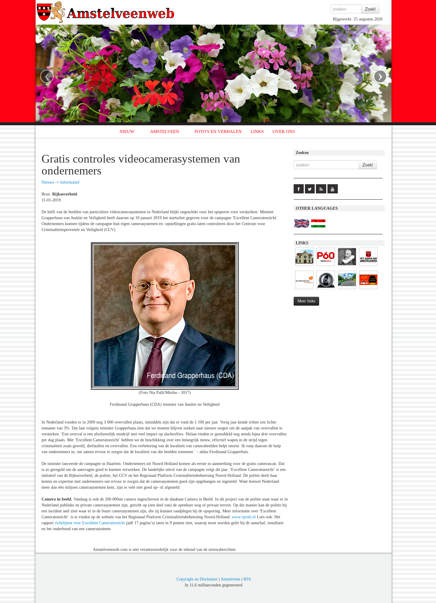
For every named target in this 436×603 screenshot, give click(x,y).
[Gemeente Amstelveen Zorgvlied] (304, 266)
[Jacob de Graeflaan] (347, 266)
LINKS (257, 131)
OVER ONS (284, 131)
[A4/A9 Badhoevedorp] (325, 289)
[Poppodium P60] (325, 266)
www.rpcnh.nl (244, 517)
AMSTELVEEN (164, 131)
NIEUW (127, 131)
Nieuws (48, 182)
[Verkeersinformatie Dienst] (347, 289)
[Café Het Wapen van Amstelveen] (368, 266)
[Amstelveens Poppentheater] (368, 289)
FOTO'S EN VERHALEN (218, 131)
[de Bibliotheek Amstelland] (304, 289)
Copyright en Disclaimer (197, 579)
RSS (247, 579)
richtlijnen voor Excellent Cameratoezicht (90, 523)
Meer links (306, 301)
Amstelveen (230, 579)
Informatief (69, 182)
